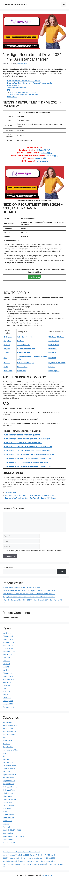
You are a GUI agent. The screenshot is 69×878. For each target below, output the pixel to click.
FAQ (8, 90)
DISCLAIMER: (12, 97)
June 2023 (6, 688)
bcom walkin (7, 741)
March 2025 (7, 633)
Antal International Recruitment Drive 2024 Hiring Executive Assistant (30, 495)
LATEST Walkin (8, 805)
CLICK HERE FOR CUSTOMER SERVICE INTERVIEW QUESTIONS (27, 439)
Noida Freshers (8, 818)
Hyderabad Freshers (10, 787)
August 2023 (7, 682)
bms (4, 753)
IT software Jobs (23, 353)
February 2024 (8, 673)
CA (4, 756)
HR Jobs (20, 341)
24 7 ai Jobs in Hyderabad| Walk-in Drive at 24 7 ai (21, 588)
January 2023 (8, 704)
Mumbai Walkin (8, 815)
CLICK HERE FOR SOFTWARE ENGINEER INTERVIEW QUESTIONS (27, 466)
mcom (5, 811)
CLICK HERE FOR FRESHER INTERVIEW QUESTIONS (23, 435)
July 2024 (6, 658)
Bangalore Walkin (9, 734)
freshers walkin (8, 778)
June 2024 (6, 661)
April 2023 (6, 695)
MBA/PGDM (52, 349)
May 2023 (6, 691)
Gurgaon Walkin (8, 784)
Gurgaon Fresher (9, 781)
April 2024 (6, 667)
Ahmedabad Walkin (10, 725)
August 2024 (7, 655)
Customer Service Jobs (26, 349)
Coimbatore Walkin (9, 765)
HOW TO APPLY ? (13, 85)
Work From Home (9, 842)
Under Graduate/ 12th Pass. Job (14, 836)
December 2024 (8, 642)
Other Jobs (21, 371)
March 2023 (7, 698)
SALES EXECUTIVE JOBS (12, 830)
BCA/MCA (52, 353)
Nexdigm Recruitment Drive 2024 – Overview (23, 81)
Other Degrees (53, 371)
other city (6, 824)
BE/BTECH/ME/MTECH (56, 363)
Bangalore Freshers (10, 731)
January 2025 (8, 639)
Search (61, 571)
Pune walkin (7, 827)
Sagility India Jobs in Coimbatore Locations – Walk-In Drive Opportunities (29, 597)
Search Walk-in (8, 568)
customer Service (9, 768)
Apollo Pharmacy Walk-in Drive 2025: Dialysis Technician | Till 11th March (29, 591)
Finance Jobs (22, 367)
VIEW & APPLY (43, 150)
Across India (7, 722)
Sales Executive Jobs (25, 337)
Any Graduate (8, 728)
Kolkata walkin (8, 802)
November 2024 (8, 645)
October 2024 (8, 648)
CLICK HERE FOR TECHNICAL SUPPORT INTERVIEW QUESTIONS (27, 458)
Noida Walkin (7, 821)
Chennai (6, 759)
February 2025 (8, 636)
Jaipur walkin (7, 796)
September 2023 (9, 679)
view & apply (46, 153)
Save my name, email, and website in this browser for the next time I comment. (33, 551)
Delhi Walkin (7, 771)
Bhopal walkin (8, 747)
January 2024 (8, 676)
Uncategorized (10, 492)
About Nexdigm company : (17, 88)
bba (4, 738)
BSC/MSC (52, 358)
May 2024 (6, 664)
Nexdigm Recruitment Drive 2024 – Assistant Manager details (29, 83)
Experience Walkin (9, 775)
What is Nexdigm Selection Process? (23, 92)
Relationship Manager (25, 363)
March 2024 (7, 670)
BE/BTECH (6, 744)
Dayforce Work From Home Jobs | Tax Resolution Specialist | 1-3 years (30, 498)
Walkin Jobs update (16, 4)
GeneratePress (47, 875)
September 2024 (9, 651)
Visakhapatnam (8, 839)
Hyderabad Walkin (9, 790)
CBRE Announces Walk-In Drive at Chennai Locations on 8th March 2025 (29, 594)
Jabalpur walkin (8, 793)
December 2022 (8, 707)
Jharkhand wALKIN (9, 799)
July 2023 (6, 685)
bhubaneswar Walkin (10, 750)
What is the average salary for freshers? (24, 95)
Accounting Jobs (23, 345)
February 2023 (8, 701)
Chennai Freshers (9, 762)
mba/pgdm (7, 808)
